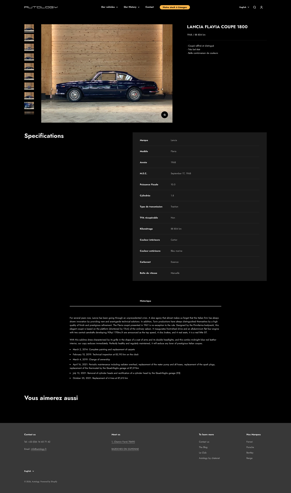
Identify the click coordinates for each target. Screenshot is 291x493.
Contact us (204, 441)
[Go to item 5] (29, 67)
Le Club (203, 452)
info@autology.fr (39, 449)
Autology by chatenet (209, 458)
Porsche (250, 447)
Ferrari (249, 441)
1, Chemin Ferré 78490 (123, 441)
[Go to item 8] (29, 96)
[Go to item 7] (29, 86)
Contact (150, 7)
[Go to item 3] (29, 48)
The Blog (203, 447)
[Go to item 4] (29, 57)
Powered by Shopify (48, 481)
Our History (130, 7)
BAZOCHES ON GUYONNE (125, 449)
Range (249, 458)
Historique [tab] (145, 301)
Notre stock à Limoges (175, 7)
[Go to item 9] (29, 106)
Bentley (249, 452)
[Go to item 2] (29, 38)
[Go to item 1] (29, 28)
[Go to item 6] (29, 77)
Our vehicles (108, 7)
